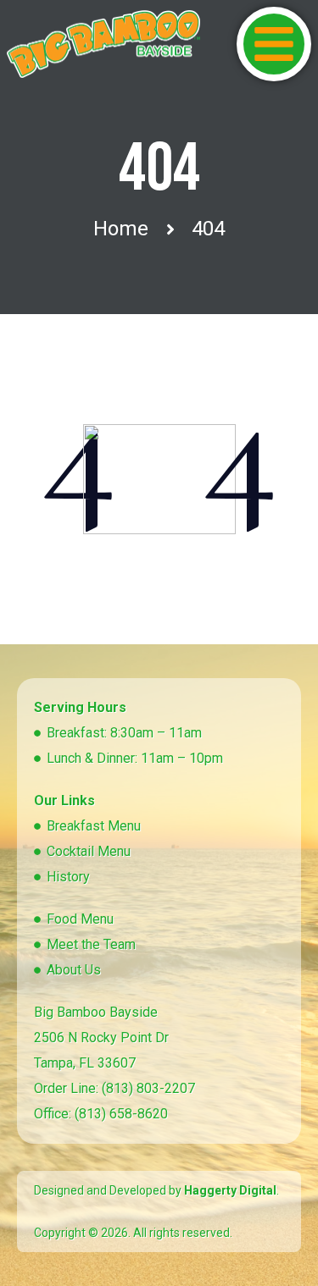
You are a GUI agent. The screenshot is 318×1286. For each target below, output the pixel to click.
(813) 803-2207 (148, 1088)
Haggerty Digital (230, 1190)
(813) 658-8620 (121, 1114)
